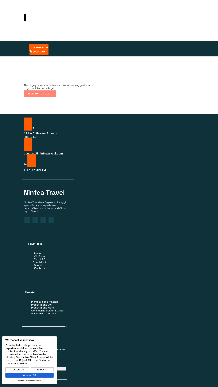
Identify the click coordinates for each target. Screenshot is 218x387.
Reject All (42, 369)
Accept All (29, 375)
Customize (17, 369)
